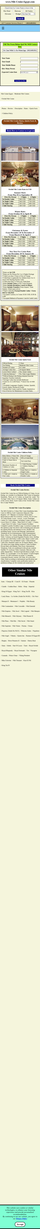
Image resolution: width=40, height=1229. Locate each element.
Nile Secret (21, 621)
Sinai (3, 646)
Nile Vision (16, 626)
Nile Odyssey (17, 616)
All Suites (29, 10)
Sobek (9, 646)
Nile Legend (25, 611)
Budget (18, 14)
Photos (4, 108)
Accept (20, 1224)
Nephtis (22, 601)
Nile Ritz (13, 621)
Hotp (25, 586)
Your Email (6, 62)
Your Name (6, 58)
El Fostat (25, 581)
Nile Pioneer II (28, 616)
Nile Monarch (6, 616)
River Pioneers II (13, 641)
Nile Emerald (30, 606)
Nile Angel (5, 636)
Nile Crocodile (20, 606)
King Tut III (26, 591)
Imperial (31, 586)
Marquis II (5, 601)
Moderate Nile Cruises (22, 94)
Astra (3, 581)
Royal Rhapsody (7, 650)
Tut (28, 650)
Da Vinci (35, 596)
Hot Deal (7, 11)
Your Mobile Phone (8, 65)
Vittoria (13, 636)
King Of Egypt (7, 591)
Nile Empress (6, 611)
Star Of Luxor (17, 646)
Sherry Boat (32, 641)
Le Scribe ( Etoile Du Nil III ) (21, 596)
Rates (26, 108)
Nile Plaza (5, 621)
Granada (4, 655)
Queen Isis (20, 636)
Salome (23, 641)
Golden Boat (12, 586)
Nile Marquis (35, 611)
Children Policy (8, 113)
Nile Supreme (6, 626)
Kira (33, 591)
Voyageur (34, 650)
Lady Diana (6, 596)
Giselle (4, 586)
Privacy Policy (21, 1219)
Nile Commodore (7, 606)
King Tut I (16, 591)
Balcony (18, 10)
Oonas (30, 626)
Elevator (8, 13)
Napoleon (36, 631)
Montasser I (14, 601)
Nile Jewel (15, 611)
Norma (24, 626)
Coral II (17, 581)
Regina (4, 641)
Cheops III (9, 581)
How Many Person (8, 69)
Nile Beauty (31, 601)
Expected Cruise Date (9, 72)
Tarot (25, 646)
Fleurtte (32, 581)
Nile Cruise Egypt (7, 94)
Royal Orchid (33, 646)
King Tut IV (6, 665)
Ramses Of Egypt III (33, 636)
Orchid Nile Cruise (8, 99)
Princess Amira (26, 631)
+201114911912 (31, 23)
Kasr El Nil (27, 660)
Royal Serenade (20, 650)
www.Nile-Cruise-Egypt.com (20, 1)
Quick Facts (33, 108)
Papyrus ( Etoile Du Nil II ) (10, 631)
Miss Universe (6, 660)
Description (18, 108)
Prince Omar (13, 655)
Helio (20, 586)
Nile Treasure (17, 660)
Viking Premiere (24, 655)
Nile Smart (30, 621)
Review (10, 108)
